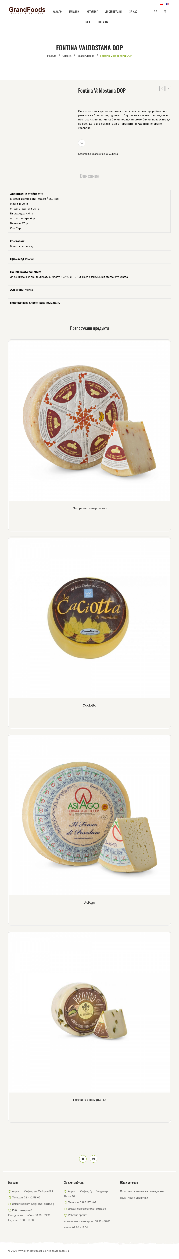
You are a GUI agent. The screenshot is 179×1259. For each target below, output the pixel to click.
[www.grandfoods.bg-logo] (27, 10)
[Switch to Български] (161, 4)
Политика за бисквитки (134, 1197)
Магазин (74, 11)
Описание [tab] (89, 176)
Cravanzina (162, 88)
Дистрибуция (113, 11)
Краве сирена (85, 56)
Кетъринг (92, 11)
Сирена (66, 56)
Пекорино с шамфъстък (89, 1100)
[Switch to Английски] (167, 4)
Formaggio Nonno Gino (168, 89)
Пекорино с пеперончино (89, 508)
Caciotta (89, 705)
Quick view (95, 422)
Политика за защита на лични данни (142, 1191)
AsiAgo (89, 902)
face (83, 1159)
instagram (93, 1159)
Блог (87, 22)
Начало (57, 11)
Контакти (103, 22)
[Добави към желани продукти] (81, 143)
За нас (133, 11)
